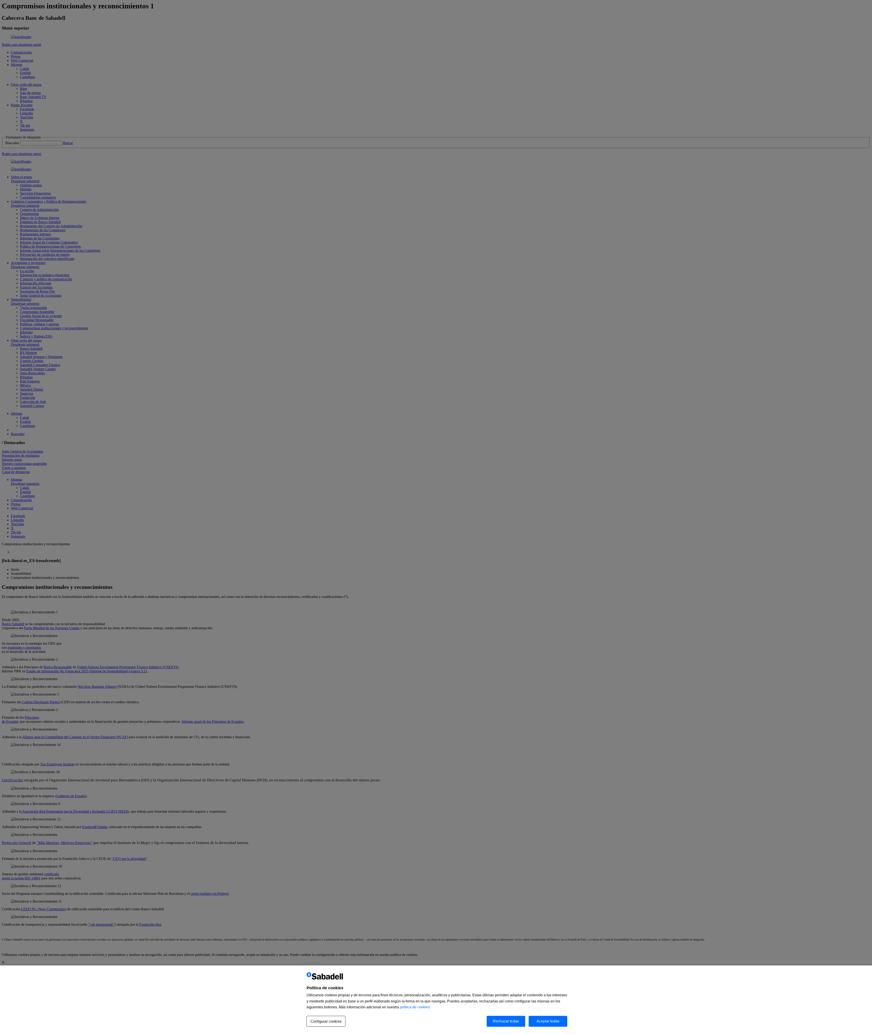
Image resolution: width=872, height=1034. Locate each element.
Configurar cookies (326, 1021)
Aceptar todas (548, 1021)
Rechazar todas (506, 1021)
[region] (436, 999)
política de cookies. (415, 1007)
